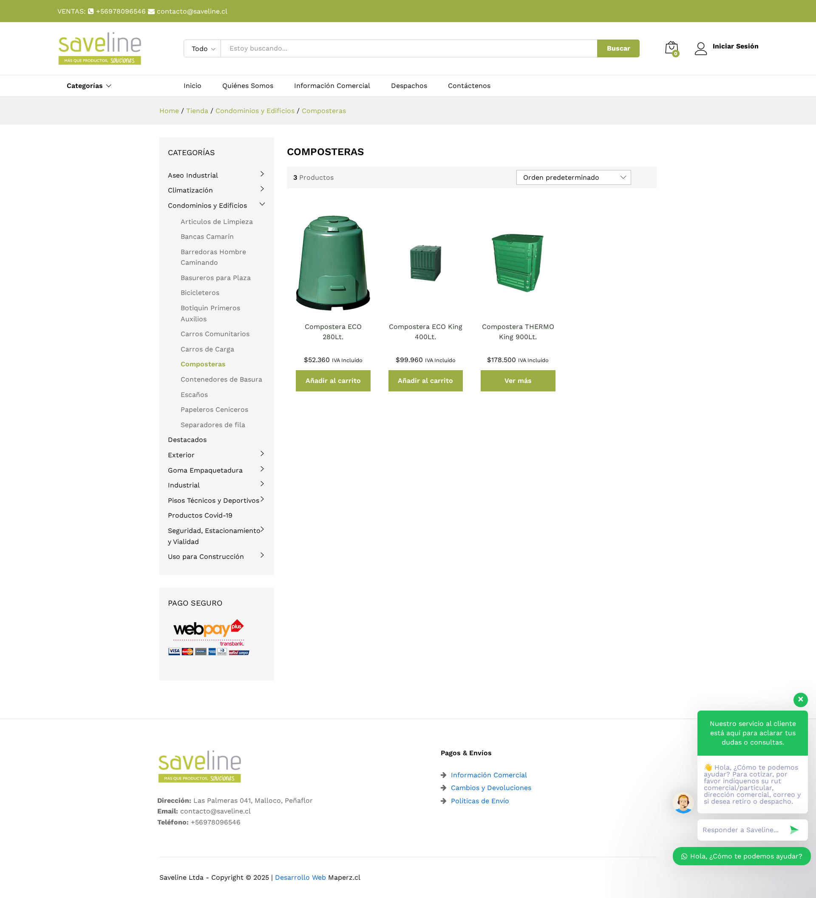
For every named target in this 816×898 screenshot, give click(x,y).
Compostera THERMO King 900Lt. (518, 332)
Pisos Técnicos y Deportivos (213, 500)
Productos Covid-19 (200, 515)
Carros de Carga (207, 349)
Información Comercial (332, 85)
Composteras (203, 364)
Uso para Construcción (206, 556)
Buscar (618, 48)
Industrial (184, 485)
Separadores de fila (213, 425)
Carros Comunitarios (215, 334)
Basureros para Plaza (216, 278)
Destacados (187, 440)
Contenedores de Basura (221, 379)
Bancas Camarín (207, 236)
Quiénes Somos (247, 85)
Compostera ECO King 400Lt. (425, 332)
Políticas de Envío (480, 801)
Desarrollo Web (300, 877)
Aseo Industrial (193, 175)
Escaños (194, 395)
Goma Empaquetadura (205, 470)
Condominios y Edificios (207, 205)
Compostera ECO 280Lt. (333, 332)
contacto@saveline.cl (191, 11)
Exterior (181, 455)
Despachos (409, 85)
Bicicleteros (200, 293)
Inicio (192, 85)
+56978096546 (121, 11)
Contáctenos (469, 85)
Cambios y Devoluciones (491, 788)
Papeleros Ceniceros (214, 409)
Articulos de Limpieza (217, 222)
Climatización (190, 190)
